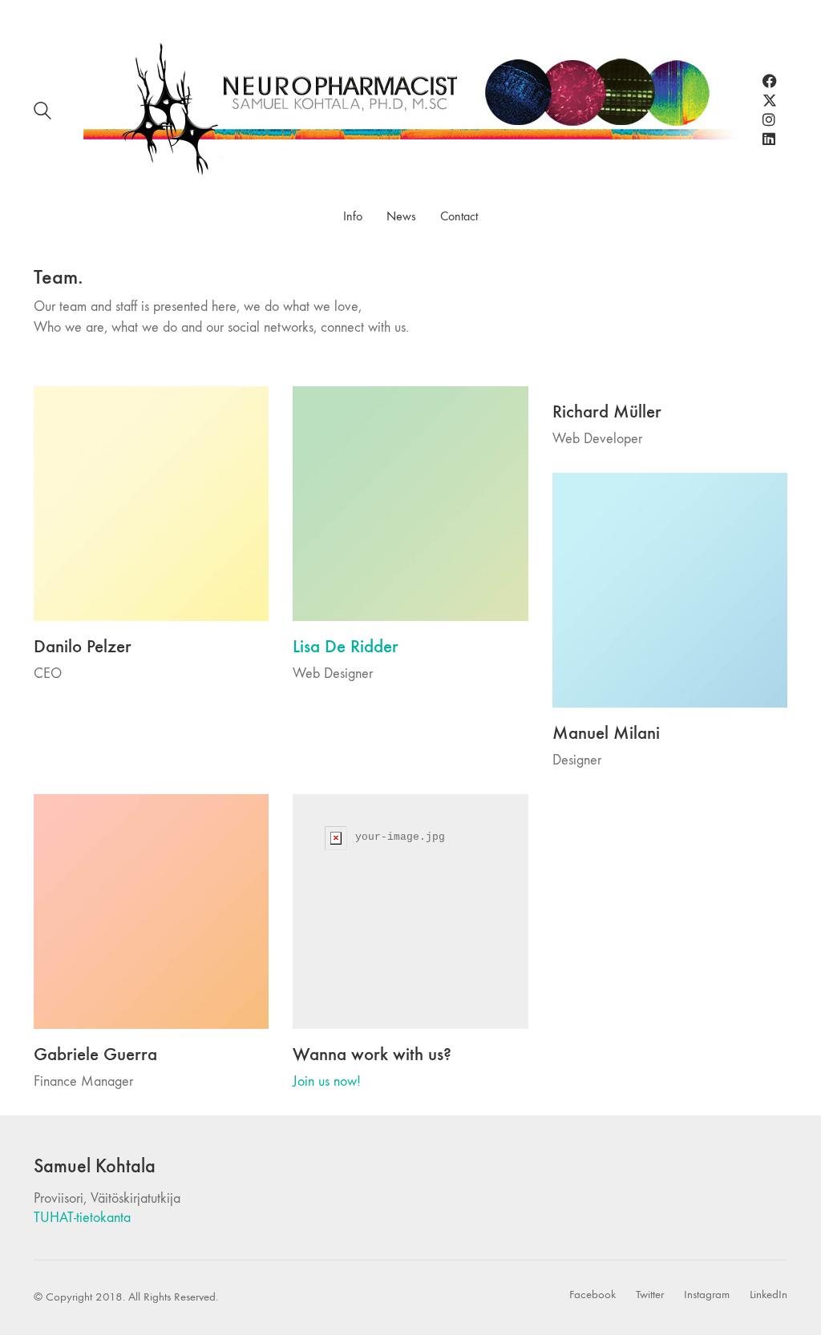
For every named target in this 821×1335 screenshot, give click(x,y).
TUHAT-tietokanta (82, 1217)
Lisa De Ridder (345, 646)
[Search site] (42, 113)
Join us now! (327, 1081)
